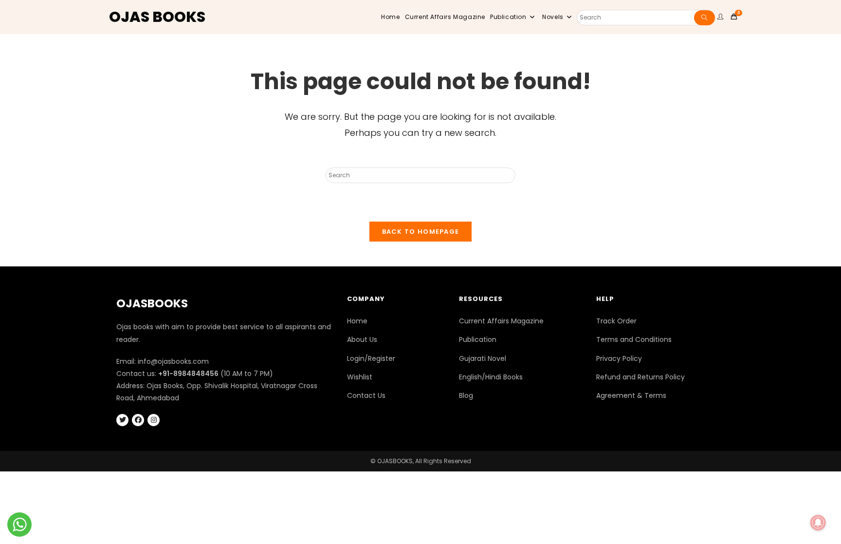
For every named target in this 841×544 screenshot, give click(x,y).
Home (357, 321)
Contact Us (366, 395)
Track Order (616, 321)
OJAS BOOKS (157, 16)
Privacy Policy (619, 358)
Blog (466, 395)
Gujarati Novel (482, 358)
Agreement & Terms (631, 395)
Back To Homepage (420, 231)
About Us (362, 339)
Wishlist (359, 377)
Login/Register (371, 358)
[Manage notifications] (818, 522)
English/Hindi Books (491, 377)
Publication (477, 339)
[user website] (722, 17)
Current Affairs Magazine (501, 321)
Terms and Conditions (634, 339)
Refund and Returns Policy (640, 377)
